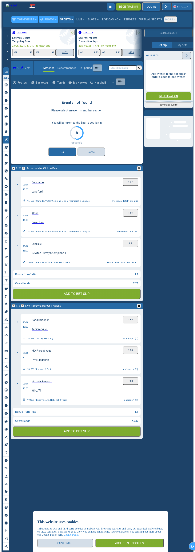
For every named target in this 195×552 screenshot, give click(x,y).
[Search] (139, 67)
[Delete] (139, 168)
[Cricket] (21, 68)
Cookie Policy (71, 534)
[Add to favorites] (72, 32)
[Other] (97, 68)
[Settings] (167, 6)
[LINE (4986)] (14, 68)
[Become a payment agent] (111, 6)
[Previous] (13, 168)
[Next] (23, 168)
